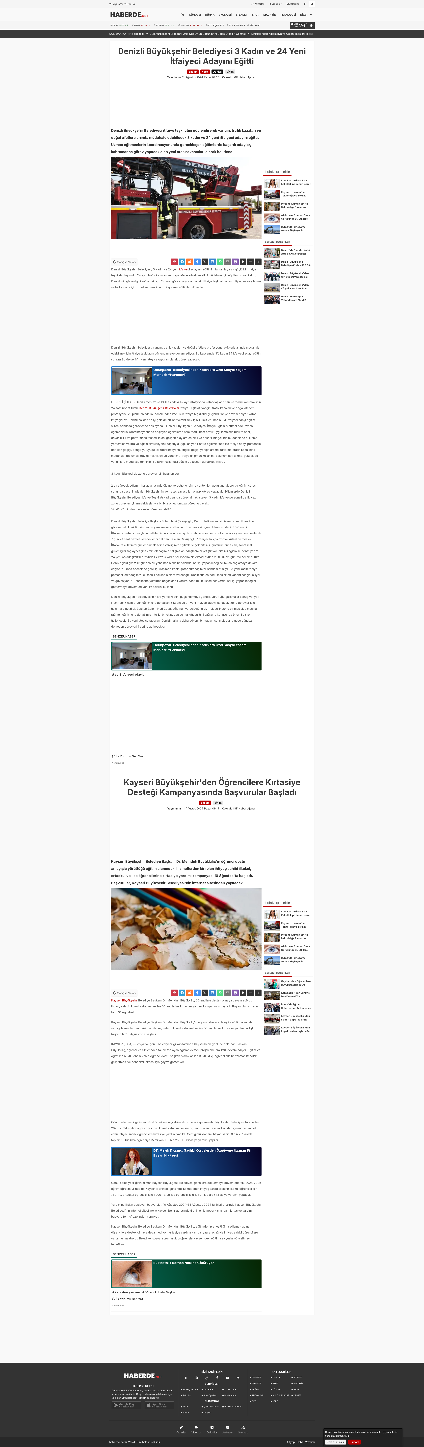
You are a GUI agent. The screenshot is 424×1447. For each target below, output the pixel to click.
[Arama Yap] (312, 4)
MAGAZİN (269, 14)
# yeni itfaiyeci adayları (129, 674)
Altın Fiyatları (210, 1395)
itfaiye (183, 269)
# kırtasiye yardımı (126, 1292)
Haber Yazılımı (306, 1442)
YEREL (276, 1401)
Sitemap (243, 1432)
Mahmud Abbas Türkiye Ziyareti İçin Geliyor (250, 33)
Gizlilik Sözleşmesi (233, 1406)
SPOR (255, 14)
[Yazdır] (235, 262)
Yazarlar (259, 3)
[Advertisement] (93, 91)
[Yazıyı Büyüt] (258, 262)
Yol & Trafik (230, 1389)
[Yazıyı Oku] (243, 262)
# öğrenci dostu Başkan (159, 1292)
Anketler (227, 1432)
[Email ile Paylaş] (227, 262)
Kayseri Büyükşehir (124, 1000)
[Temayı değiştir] (305, 3)
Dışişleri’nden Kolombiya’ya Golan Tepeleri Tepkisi (186, 33)
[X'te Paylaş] (205, 262)
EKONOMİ (225, 14)
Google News (126, 262)
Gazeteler (209, 1389)
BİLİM (296, 1389)
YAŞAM (297, 1395)
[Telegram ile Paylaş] (182, 262)
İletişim (207, 1412)
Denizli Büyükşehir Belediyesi (158, 408)
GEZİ (254, 1401)
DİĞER (304, 14)
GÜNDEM (195, 14)
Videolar (277, 3)
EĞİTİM (276, 1389)
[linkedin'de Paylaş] (212, 262)
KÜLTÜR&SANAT (281, 1395)
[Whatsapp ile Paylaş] (220, 262)
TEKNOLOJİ (288, 14)
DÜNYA (210, 14)
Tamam (354, 1442)
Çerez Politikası (211, 1406)
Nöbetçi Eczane (191, 1389)
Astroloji (187, 1395)
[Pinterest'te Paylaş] (174, 262)
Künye (186, 1412)
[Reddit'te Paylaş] (189, 262)
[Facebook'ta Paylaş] (197, 262)
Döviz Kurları (230, 1395)
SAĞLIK (255, 1389)
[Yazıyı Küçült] (250, 262)
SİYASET (242, 14)
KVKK (185, 1406)
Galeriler (294, 3)
